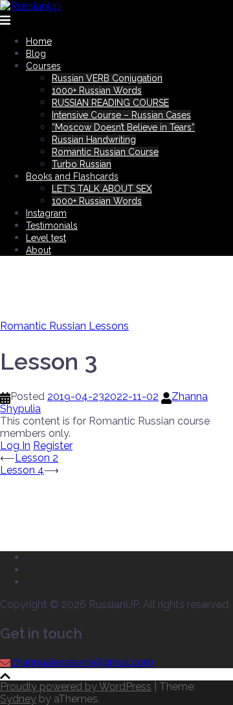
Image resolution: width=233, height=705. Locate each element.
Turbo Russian (81, 164)
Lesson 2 (36, 458)
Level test (46, 238)
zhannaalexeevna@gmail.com (81, 662)
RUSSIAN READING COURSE (110, 103)
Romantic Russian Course (105, 152)
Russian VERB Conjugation (107, 78)
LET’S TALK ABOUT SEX (102, 189)
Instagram (46, 213)
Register (52, 445)
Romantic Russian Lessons (64, 326)
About (38, 250)
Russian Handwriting (94, 139)
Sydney (18, 699)
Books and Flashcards (72, 176)
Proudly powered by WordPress (75, 686)
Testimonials (52, 225)
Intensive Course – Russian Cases (121, 115)
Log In (15, 445)
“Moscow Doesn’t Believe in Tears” (123, 127)
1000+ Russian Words (97, 90)
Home (39, 41)
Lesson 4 (22, 470)
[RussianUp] (30, 6)
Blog (36, 53)
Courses (43, 66)
